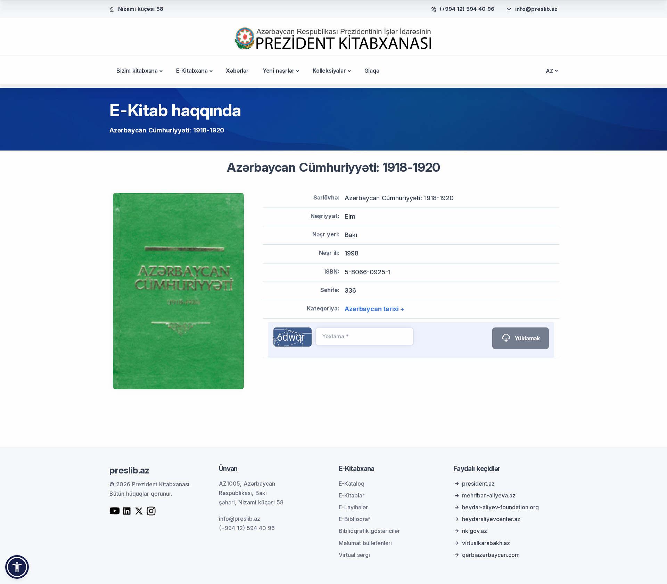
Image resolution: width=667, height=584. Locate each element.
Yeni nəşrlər (279, 70)
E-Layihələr (353, 507)
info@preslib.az (536, 9)
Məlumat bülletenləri (365, 543)
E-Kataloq (351, 483)
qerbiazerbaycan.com (491, 554)
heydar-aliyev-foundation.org (500, 507)
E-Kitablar (351, 495)
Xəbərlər (237, 70)
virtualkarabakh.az (486, 543)
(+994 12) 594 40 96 (467, 9)
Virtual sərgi (354, 554)
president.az (478, 483)
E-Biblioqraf (354, 519)
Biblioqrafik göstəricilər (369, 530)
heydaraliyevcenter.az (491, 519)
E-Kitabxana (192, 70)
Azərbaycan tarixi (372, 309)
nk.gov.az (474, 530)
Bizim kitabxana (137, 70)
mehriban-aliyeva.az (489, 495)
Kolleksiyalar (329, 70)
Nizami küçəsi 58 (140, 9)
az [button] (550, 70)
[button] (17, 567)
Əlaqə (371, 70)
